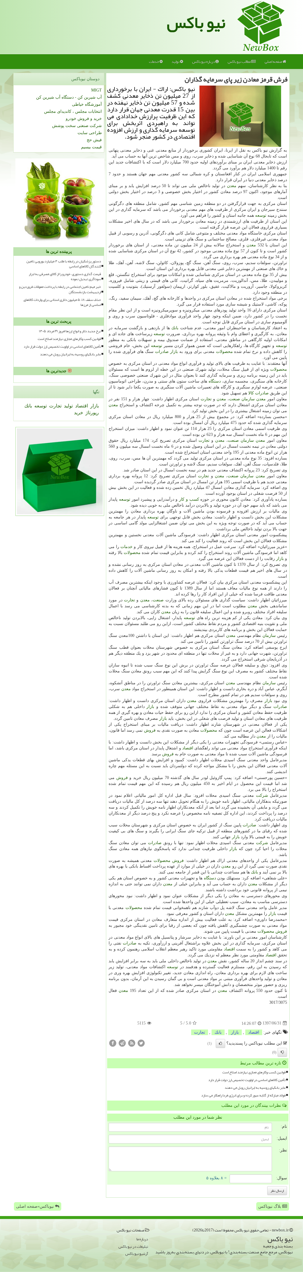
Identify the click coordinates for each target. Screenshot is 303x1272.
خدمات (154, 61)
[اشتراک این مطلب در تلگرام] (122, 1042)
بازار (174, 351)
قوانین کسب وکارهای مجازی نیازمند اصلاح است (254, 1072)
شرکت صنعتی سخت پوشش (77, 125)
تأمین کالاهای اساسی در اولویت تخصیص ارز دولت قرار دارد (247, 1080)
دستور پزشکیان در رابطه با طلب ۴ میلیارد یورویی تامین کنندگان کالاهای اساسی (63, 264)
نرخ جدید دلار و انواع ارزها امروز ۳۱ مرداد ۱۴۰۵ (70, 331)
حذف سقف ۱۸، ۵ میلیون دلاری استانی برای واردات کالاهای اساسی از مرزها (62, 302)
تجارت (206, 399)
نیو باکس (196, 22)
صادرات (162, 351)
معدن (231, 186)
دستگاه (215, 381)
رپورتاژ (91, 412)
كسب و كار (189, 499)
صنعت (234, 399)
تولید (176, 61)
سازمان (248, 399)
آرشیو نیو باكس (136, 1253)
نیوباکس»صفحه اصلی (35, 1206)
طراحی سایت (90, 133)
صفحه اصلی (274, 61)
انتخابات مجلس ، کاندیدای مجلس (73, 111)
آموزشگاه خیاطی (87, 104)
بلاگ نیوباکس (270, 1206)
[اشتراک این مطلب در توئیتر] (141, 1042)
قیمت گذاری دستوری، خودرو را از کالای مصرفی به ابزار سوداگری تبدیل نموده (65, 276)
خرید (78, 412)
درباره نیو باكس (203, 61)
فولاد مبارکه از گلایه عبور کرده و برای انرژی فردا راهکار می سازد (243, 1095)
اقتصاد (187, 748)
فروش (150, 730)
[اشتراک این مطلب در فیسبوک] (113, 1042)
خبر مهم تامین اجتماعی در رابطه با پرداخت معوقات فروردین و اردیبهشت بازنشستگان (60, 289)
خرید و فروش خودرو (84, 118)
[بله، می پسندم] (220, 1043)
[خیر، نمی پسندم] (282, 1052)
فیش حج (94, 140)
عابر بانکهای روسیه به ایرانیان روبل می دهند (255, 1087)
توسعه (260, 215)
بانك (174, 328)
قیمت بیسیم (91, 147)
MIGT (96, 90)
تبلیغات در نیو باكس (133, 1246)
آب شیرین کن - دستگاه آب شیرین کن (69, 97)
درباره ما (142, 1239)
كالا (251, 393)
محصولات (224, 351)
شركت (262, 795)
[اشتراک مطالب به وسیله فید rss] (132, 1042)
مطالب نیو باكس (239, 61)
